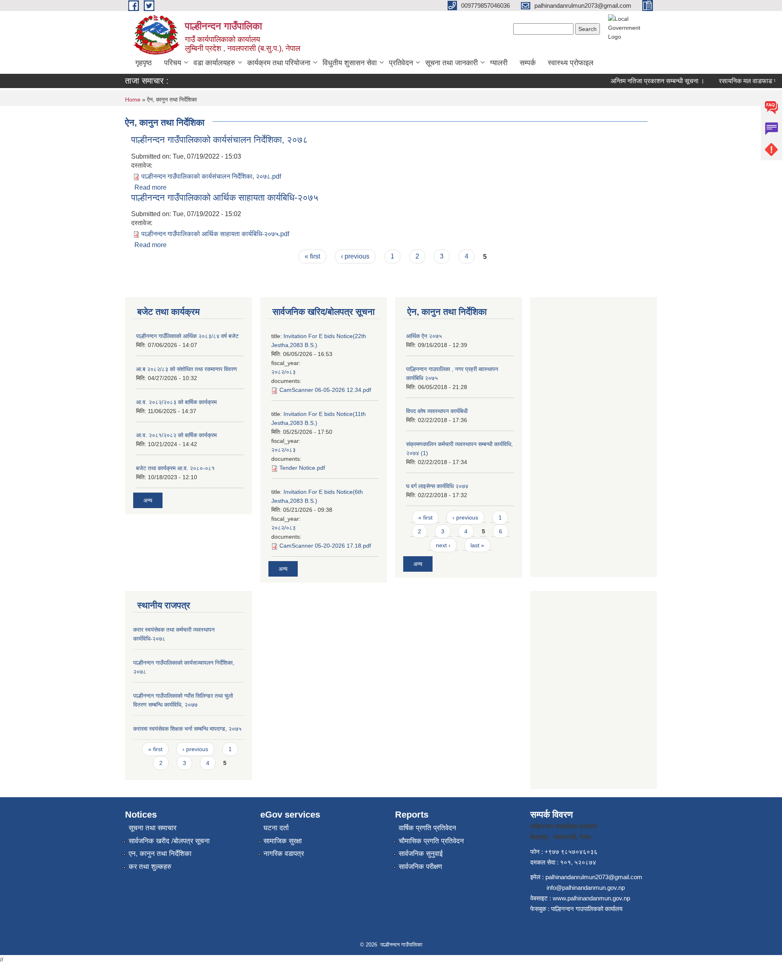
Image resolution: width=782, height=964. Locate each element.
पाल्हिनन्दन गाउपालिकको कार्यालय (586, 908)
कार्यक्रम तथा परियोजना (278, 63)
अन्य (147, 500)
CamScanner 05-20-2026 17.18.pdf (325, 545)
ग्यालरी (498, 63)
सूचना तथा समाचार (152, 828)
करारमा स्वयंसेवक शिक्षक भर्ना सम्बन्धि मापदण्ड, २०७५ (187, 728)
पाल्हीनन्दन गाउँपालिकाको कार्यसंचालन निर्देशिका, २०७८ (219, 140)
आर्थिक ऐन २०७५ (424, 336)
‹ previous (355, 256)
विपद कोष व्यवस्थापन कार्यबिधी (437, 411)
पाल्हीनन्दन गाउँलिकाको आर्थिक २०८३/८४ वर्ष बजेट (187, 336)
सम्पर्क (528, 63)
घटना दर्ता (276, 828)
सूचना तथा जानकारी (451, 63)
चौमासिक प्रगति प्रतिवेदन (431, 841)
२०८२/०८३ (283, 372)
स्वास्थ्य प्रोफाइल (570, 63)
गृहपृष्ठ (143, 63)
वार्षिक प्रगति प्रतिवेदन (427, 828)
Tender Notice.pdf (302, 467)
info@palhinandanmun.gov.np (586, 887)
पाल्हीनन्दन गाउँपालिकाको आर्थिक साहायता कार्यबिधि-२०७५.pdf (215, 233)
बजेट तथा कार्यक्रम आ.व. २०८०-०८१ (175, 468)
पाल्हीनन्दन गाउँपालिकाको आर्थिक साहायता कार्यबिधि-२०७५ (225, 197)
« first (312, 256)
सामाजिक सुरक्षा (283, 841)
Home (133, 99)
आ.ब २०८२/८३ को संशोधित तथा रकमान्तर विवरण (186, 369)
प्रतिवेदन (401, 63)
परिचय (172, 63)
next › (443, 545)
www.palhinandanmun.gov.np (591, 898)
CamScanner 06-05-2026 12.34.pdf (325, 390)
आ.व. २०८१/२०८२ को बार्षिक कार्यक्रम (176, 435)
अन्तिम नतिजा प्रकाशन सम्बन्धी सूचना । (648, 80)
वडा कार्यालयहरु (214, 63)
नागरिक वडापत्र (284, 854)
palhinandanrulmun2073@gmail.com (593, 876)
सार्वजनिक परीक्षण (420, 867)
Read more (150, 187)
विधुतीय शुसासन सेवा (350, 63)
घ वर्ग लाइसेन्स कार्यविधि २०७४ (437, 486)
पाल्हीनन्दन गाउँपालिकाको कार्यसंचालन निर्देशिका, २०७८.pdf (211, 176)
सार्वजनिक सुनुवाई (421, 854)
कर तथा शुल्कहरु (150, 867)
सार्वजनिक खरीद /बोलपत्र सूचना (169, 841)
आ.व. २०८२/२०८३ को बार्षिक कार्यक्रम (176, 402)
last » (477, 545)
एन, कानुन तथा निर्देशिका (160, 854)
